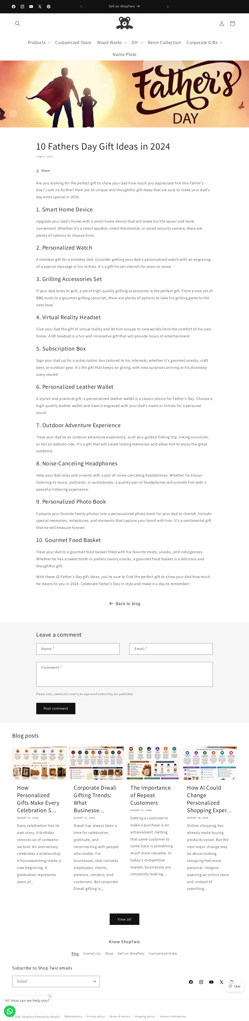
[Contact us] (10, 1011)
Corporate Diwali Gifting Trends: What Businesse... (95, 799)
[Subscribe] (94, 981)
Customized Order (163, 953)
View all (125, 919)
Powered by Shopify (47, 1016)
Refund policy (73, 1016)
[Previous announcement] (81, 6)
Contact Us (91, 953)
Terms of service (120, 1016)
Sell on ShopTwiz (131, 953)
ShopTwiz (28, 1016)
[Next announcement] (167, 6)
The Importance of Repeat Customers (150, 795)
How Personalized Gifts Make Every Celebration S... (38, 799)
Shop (109, 953)
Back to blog (128, 603)
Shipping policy (145, 1016)
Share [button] (45, 170)
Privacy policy (96, 1016)
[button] (17, 23)
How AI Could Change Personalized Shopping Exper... (209, 799)
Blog (75, 953)
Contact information (173, 1016)
